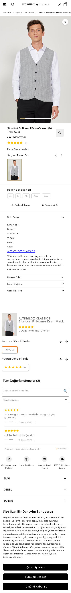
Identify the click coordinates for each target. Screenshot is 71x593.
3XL (46, 195)
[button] (60, 133)
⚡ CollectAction (61, 449)
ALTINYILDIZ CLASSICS (21, 251)
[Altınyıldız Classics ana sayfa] (35, 4)
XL (26, 195)
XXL (35, 195)
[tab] (22, 118)
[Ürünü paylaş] (65, 22)
